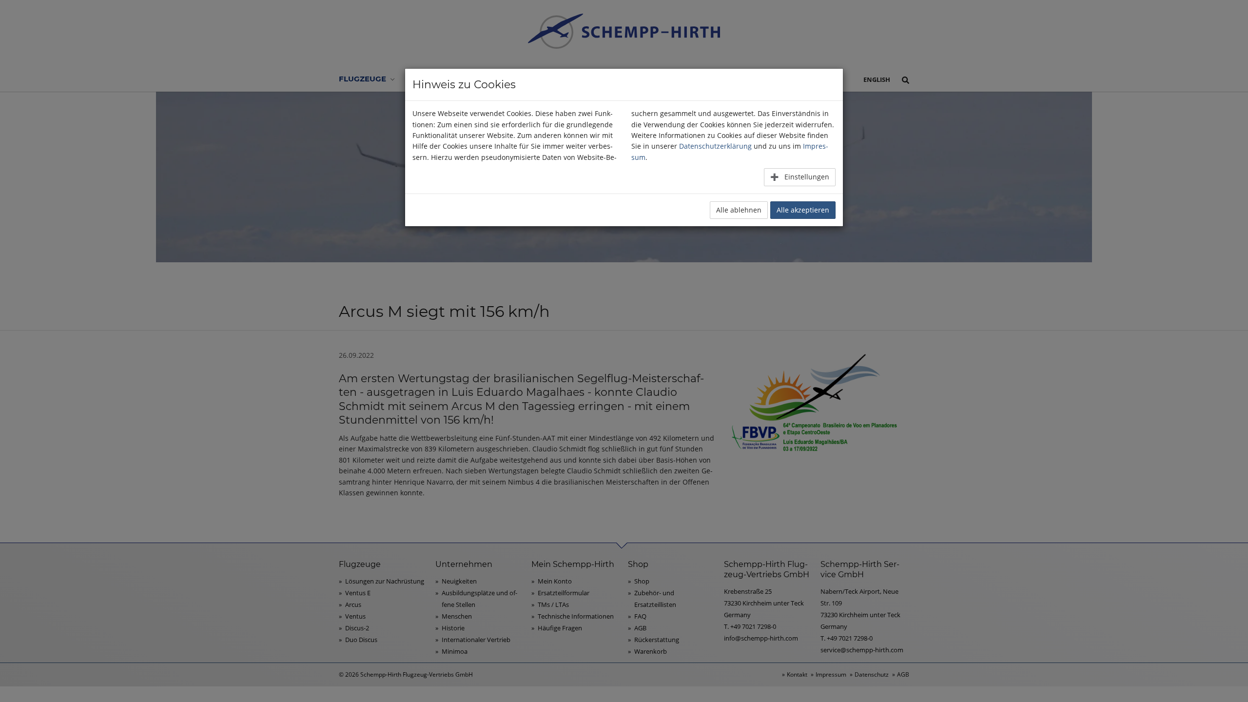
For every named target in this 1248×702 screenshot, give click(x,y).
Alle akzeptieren (803, 209)
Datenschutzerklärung (715, 146)
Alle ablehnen (738, 209)
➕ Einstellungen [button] (799, 176)
